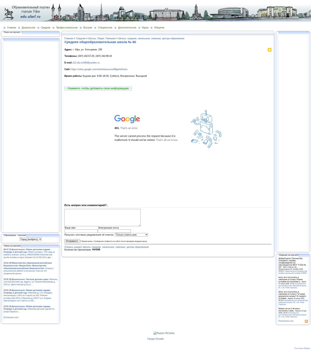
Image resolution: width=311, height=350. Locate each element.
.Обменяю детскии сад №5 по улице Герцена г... (29, 309)
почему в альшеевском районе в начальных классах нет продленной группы (28, 268)
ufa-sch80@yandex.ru (88, 62)
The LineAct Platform (302, 348)
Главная (11, 27)
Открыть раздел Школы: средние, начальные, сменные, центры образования (106, 247)
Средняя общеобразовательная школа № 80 (100, 42)
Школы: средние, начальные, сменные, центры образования (151, 38)
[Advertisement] (31, 136)
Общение (159, 27)
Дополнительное (127, 27)
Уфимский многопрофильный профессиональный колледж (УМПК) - (293, 272)
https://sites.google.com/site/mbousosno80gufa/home (99, 69)
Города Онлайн (155, 338)
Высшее (87, 27)
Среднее (45, 27)
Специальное (105, 27)
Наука (145, 27)
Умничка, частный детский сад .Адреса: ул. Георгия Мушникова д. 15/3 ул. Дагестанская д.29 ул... (31, 281)
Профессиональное (67, 27)
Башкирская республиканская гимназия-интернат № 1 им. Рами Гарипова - (293, 286)
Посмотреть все (11, 317)
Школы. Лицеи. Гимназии (102, 38)
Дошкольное (28, 27)
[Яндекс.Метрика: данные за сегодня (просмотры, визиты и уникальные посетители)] (164, 333)
